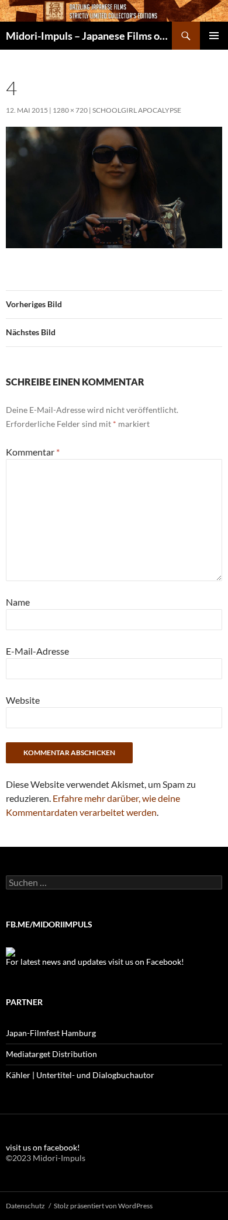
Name (18, 601)
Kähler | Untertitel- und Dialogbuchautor (80, 1075)
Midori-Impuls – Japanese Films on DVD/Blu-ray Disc (89, 35)
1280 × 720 (70, 110)
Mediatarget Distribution (51, 1054)
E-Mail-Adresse (37, 650)
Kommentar (33, 451)
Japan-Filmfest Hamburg (51, 1033)
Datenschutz (25, 1205)
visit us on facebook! (43, 1147)
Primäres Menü (214, 36)
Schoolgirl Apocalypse (136, 110)
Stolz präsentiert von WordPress (103, 1205)
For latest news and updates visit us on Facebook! (95, 962)
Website (23, 699)
